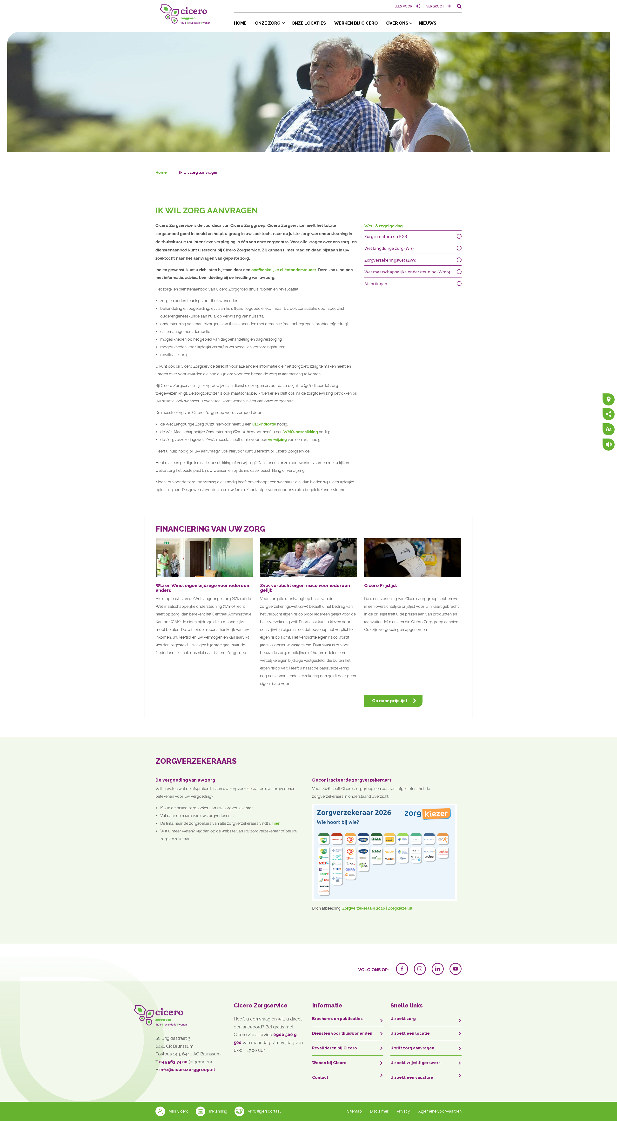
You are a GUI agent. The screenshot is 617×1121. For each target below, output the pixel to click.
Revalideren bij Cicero (334, 1048)
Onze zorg (268, 23)
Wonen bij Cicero (329, 1062)
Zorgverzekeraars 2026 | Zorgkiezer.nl (377, 908)
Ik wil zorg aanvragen (199, 172)
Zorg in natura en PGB (385, 236)
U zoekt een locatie (410, 1033)
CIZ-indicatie (264, 424)
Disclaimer (379, 1111)
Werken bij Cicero (356, 23)
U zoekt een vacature (411, 1077)
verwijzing (277, 439)
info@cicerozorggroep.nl (187, 1069)
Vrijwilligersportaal (264, 1111)
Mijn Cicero (178, 1111)
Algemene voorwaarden (440, 1111)
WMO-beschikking (300, 432)
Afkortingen (375, 283)
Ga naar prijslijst (389, 700)
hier (276, 823)
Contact (320, 1077)
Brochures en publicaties (337, 1018)
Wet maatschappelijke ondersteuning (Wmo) (407, 272)
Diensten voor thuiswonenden (342, 1033)
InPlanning (218, 1111)
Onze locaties (308, 23)
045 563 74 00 (173, 1061)
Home (240, 23)
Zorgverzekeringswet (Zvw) (390, 260)
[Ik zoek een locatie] (608, 399)
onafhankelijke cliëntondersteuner (283, 270)
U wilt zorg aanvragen (412, 1048)
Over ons (397, 23)
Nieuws (427, 23)
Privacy (403, 1111)
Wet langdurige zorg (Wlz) (389, 248)
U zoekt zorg (403, 1018)
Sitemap (354, 1111)
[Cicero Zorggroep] (185, 13)
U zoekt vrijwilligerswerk (415, 1062)
